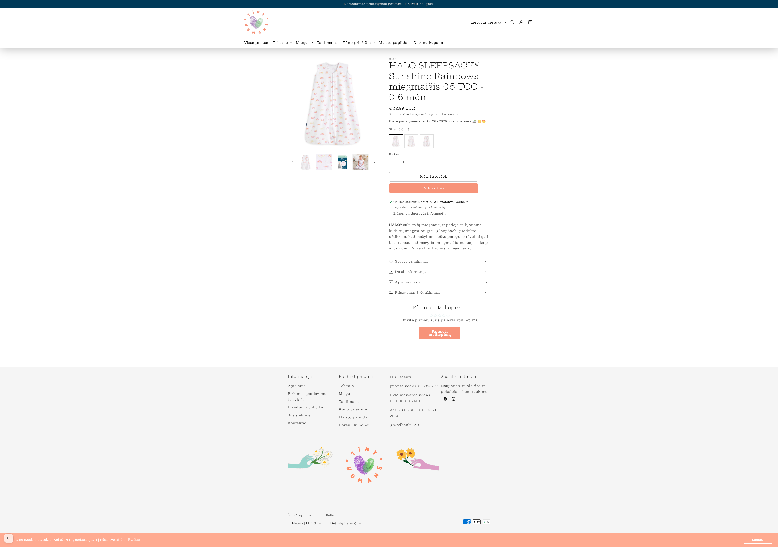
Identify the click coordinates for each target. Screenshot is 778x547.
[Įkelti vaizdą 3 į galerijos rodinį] (342, 162)
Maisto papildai (354, 417)
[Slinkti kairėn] (292, 162)
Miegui (345, 394)
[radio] (396, 141)
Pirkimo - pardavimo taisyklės (307, 397)
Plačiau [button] (134, 539)
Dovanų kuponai (354, 425)
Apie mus (297, 386)
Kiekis (394, 154)
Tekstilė (346, 386)
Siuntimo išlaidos (401, 114)
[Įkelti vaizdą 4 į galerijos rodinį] (360, 162)
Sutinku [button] (758, 539)
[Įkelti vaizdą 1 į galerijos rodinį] (306, 162)
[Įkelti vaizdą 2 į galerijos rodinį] (324, 162)
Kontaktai (297, 423)
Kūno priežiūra (353, 409)
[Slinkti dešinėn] (374, 162)
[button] (282, 42)
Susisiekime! (300, 415)
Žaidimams (349, 402)
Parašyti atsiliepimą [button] (440, 333)
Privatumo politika (305, 407)
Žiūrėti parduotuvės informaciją (419, 213)
